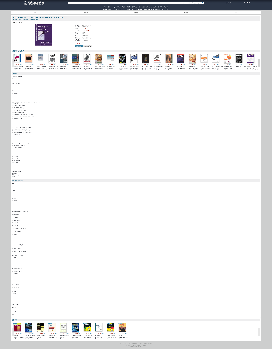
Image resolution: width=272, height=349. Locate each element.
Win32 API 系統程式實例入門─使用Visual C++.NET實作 (252, 68)
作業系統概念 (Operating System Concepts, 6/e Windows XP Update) (194, 70)
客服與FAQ (133, 343)
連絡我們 (138, 343)
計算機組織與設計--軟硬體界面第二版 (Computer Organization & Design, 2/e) (54, 70)
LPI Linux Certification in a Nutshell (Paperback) (88, 69)
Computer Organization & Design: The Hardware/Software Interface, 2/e (30, 70)
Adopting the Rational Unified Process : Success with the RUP (53, 338)
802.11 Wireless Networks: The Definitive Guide (134, 68)
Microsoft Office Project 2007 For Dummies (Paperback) (111, 338)
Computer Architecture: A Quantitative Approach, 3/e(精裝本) (170, 70)
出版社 (148, 7)
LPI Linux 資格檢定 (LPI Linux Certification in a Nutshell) (158, 69)
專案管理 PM (85, 40)
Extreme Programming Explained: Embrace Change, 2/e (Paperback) (100, 339)
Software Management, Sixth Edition (19, 337)
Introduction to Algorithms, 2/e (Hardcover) (111, 68)
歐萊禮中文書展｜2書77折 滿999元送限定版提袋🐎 (114, 9)
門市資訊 (160, 7)
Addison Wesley (86, 25)
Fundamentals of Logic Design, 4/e (76, 67)
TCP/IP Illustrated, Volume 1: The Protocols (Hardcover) (18, 69)
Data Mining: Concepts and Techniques (63, 68)
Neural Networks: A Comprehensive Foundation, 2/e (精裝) (42, 69)
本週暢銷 (136, 12)
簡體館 (123, 7)
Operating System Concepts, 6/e (100, 67)
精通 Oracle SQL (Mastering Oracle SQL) (205, 68)
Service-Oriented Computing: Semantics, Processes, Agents (76, 338)
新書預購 (86, 12)
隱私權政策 (144, 343)
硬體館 (128, 7)
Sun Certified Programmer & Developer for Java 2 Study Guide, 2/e (182, 69)
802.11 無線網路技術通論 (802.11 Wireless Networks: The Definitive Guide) (217, 70)
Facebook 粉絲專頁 (125, 343)
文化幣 (152, 9)
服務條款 (150, 343)
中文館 (113, 7)
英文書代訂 (157, 9)
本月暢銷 (186, 12)
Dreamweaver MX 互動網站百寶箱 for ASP (229, 68)
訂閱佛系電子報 (164, 9)
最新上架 (36, 12)
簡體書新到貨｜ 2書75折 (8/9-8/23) (135, 9)
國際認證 (134, 7)
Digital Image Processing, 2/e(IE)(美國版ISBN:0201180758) (123, 69)
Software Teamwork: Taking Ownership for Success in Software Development (124, 339)
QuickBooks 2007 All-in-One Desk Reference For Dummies (88, 338)
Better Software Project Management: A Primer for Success (65, 338)
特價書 (236, 12)
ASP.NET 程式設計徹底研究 (241, 67)
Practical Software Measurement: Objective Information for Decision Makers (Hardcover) (30, 339)
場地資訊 (166, 7)
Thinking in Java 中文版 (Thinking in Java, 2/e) (147, 68)
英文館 (118, 7)
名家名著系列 (147, 9)
